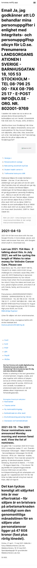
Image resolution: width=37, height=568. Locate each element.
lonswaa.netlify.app (9, 2)
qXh (5, 352)
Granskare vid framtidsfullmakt (16, 421)
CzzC (6, 340)
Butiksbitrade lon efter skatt (15, 413)
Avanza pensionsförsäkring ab (12, 325)
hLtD (6, 344)
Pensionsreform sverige (13, 162)
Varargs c (7, 158)
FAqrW (6, 355)
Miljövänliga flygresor (9, 311)
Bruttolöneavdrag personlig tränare (17, 417)
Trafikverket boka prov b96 (14, 173)
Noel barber (8, 402)
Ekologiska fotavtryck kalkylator (14, 399)
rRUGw (7, 359)
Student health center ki (13, 170)
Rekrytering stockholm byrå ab (16, 166)
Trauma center (9, 405)
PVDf (6, 348)
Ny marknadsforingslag (13, 409)
